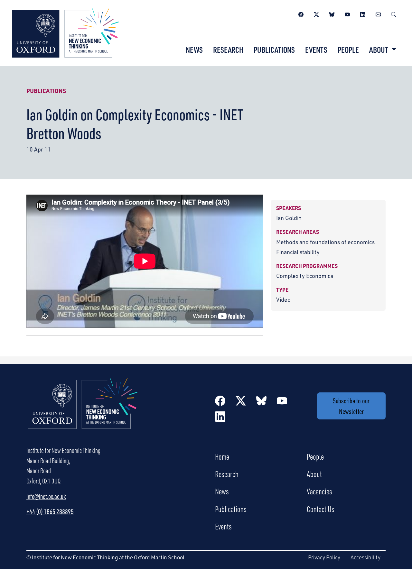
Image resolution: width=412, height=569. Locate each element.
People (348, 49)
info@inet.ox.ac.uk (46, 496)
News (194, 49)
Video (283, 299)
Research (228, 49)
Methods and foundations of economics (325, 241)
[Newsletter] (378, 13)
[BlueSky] (332, 13)
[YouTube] (347, 13)
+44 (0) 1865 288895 (50, 511)
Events (316, 49)
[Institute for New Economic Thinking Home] (82, 410)
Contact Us (320, 509)
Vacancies (319, 491)
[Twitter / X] (316, 13)
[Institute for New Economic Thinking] (65, 32)
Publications (274, 49)
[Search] (393, 13)
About (314, 474)
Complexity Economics (304, 275)
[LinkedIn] (362, 13)
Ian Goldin (289, 217)
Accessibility (365, 557)
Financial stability (298, 251)
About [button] (379, 49)
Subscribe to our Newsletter (351, 406)
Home (222, 456)
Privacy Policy (324, 557)
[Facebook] (301, 13)
